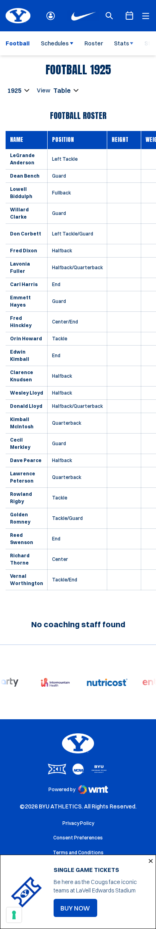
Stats (121, 43)
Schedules (55, 43)
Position (63, 140)
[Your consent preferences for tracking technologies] (14, 915)
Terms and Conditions (78, 852)
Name (16, 140)
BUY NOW (78, 910)
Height (120, 140)
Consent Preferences (78, 838)
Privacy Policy (78, 823)
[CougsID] (50, 16)
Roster (93, 43)
